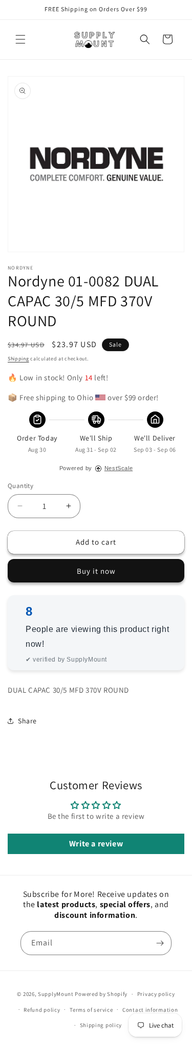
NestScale (118, 468)
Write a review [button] (96, 843)
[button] (20, 39)
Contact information (150, 1009)
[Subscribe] (159, 943)
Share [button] (27, 720)
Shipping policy (101, 1025)
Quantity (20, 485)
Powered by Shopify (101, 993)
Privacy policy (156, 993)
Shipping (18, 358)
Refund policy (42, 1009)
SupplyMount (56, 993)
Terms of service (91, 1009)
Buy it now (96, 571)
